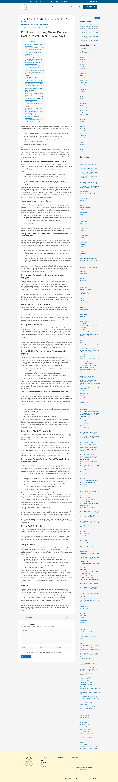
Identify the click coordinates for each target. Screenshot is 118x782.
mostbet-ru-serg (83, 549)
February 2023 (83, 128)
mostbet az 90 (82, 420)
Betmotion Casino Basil (85, 289)
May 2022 (81, 149)
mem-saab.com (83, 409)
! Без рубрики (82, 162)
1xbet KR (81, 246)
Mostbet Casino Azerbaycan (86, 442)
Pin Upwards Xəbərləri (30, 57)
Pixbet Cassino (83, 629)
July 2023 (81, 117)
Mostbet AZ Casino (84, 423)
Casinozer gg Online (84, 321)
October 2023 (82, 112)
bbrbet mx (81, 285)
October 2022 (82, 137)
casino (81, 307)
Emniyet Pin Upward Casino (32, 92)
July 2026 (81, 57)
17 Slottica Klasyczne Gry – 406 (87, 193)
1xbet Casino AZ (83, 233)
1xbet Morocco (83, 249)
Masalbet (81, 407)
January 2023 (82, 131)
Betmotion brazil (83, 287)
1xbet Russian (82, 253)
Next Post (67, 617)
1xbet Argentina (83, 219)
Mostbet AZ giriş (83, 425)
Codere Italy (82, 329)
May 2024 (81, 96)
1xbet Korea (82, 244)
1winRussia (82, 214)
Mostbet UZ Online (83, 538)
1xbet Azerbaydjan (83, 228)
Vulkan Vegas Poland (84, 729)
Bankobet (81, 278)
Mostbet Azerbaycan (84, 430)
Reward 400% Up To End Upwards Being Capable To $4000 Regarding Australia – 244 (89, 655)
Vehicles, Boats (83, 713)
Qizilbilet (81, 641)
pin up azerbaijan (83, 608)
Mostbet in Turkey (83, 476)
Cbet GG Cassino (83, 323)
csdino (81, 340)
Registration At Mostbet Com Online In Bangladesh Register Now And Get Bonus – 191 (89, 649)
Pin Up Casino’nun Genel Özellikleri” (34, 96)
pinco (80, 624)
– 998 (80, 160)
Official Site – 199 (83, 561)
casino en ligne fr (83, 309)
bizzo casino (82, 295)
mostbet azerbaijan (84, 427)
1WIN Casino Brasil (84, 203)
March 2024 (82, 101)
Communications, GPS (84, 331)
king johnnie (82, 395)
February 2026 (83, 68)
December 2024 (83, 80)
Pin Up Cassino (83, 620)
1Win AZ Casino (83, 198)
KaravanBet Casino (84, 391)
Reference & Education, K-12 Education (88, 645)
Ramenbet (81, 643)
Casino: (27, 75)
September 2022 (83, 140)
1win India (81, 205)
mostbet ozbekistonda (84, 497)
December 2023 (83, 107)
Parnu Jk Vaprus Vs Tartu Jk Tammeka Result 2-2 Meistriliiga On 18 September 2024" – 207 (89, 600)
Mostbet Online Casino (84, 489)
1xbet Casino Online (84, 235)
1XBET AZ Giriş (83, 223)
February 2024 (83, 103)
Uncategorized (34, 24)
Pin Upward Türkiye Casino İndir (33, 114)
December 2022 (83, 133)
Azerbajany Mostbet (84, 273)
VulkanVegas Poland (84, 731)
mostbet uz (82, 531)
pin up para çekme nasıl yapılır (43, 197)
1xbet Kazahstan (83, 242)
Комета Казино (83, 744)
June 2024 (82, 94)
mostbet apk (82, 418)
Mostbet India (82, 478)
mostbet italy (82, 484)
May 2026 (81, 61)
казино (81, 742)
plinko (80, 634)
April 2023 (82, 124)
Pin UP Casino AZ (83, 615)
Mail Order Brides (83, 404)
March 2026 (82, 66)
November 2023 (83, 110)
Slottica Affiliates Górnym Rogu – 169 (88, 667)
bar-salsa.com (82, 280)
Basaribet (81, 282)
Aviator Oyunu (28, 118)
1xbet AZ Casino (83, 221)
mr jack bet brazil (83, 551)
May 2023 (81, 121)
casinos (81, 318)
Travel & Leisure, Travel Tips (86, 702)
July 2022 (81, 144)
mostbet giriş (82, 469)
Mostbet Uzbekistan (84, 540)
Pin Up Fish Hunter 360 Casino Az (33, 72)
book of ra (81, 300)
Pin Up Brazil (82, 611)
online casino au (83, 567)
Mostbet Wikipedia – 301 (85, 542)
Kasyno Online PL (83, 393)
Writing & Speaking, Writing (86, 733)
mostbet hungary (83, 473)
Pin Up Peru (82, 622)
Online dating (82, 569)
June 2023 (82, 119)
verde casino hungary (84, 715)
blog (80, 298)
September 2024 (83, 87)
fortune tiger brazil (84, 354)
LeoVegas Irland (83, 400)
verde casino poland (84, 717)
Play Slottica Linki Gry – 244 (86, 631)
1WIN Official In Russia (84, 207)
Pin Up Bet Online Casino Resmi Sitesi (34, 70)
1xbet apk (81, 216)
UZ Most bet (82, 710)
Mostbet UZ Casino (84, 533)
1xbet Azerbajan (83, 226)
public (80, 638)
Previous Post (27, 617)
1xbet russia (82, 251)
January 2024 (82, 105)
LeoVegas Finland (83, 397)
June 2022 (82, 147)
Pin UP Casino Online (84, 618)
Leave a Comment (25, 24)
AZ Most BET (82, 271)
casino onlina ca (83, 312)
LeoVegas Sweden (83, 402)
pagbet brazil (82, 591)
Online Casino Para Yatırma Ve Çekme (34, 65)
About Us (69, 6)
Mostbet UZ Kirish (83, 536)
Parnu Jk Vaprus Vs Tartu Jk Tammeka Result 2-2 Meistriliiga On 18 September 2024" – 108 (89, 595)
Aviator (81, 262)
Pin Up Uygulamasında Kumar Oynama (34, 47)
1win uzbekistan (83, 212)
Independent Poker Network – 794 (87, 369)
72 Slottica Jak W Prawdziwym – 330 (88, 258)
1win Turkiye (82, 210)
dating (80, 342)
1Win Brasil (82, 200)
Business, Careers (83, 302)
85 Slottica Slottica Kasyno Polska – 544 (89, 260)
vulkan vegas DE (83, 722)
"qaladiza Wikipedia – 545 (85, 180)
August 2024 (82, 89)
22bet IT (81, 256)
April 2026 (81, 64)
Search (81, 15)
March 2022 (82, 153)
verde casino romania (84, 720)
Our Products (61, 6)
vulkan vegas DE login (84, 724)
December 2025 (83, 73)
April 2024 (82, 98)
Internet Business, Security (86, 374)
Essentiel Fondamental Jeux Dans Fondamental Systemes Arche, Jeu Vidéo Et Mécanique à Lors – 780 (89, 350)
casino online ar (83, 314)
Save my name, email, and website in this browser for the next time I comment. (42, 652)
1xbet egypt (82, 237)
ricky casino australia (84, 658)
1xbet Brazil (82, 230)
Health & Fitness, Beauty (85, 361)
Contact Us (78, 6)
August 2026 (82, 55)
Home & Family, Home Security (86, 363)
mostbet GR (82, 471)
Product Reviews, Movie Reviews (87, 636)
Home (53, 6)
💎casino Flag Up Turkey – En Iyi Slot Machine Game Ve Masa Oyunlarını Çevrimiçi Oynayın (34, 88)
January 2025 (82, 78)
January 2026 (82, 71)
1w (80, 196)
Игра (80, 739)
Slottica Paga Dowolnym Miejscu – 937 (88, 696)
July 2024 (81, 91)
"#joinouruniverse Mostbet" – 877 (87, 164)
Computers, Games (84, 338)
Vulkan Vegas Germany (85, 726)
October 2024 (82, 84)
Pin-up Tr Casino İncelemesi (32, 116)
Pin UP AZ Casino (83, 606)
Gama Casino (82, 356)
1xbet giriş (81, 239)
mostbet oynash (83, 495)
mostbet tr (81, 529)
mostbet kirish (82, 486)
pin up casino (82, 613)
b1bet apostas (82, 276)
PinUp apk (81, 627)
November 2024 (83, 82)
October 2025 (82, 75)
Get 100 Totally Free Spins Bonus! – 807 (89, 358)
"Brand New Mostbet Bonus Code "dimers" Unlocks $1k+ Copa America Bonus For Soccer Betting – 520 (88, 168)
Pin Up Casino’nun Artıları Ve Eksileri (34, 56)
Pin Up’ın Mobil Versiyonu (31, 74)
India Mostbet (82, 371)
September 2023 (83, 114)
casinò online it (83, 316)
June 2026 (82, 59)
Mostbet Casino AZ (84, 440)
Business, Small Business (85, 305)
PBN (80, 604)
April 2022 (81, 151)
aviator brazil (82, 265)
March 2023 (82, 126)
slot (80, 660)
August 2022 (82, 142)
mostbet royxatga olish (84, 519)
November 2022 (83, 135)
